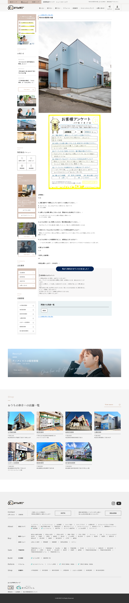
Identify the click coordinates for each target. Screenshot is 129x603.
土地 (101, 534)
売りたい (49, 8)
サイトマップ (93, 528)
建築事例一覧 (47, 558)
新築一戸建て (71, 534)
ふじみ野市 (71, 536)
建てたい (57, 8)
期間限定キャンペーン (110, 526)
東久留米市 (59, 538)
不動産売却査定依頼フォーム (39, 552)
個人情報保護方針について (30, 592)
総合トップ (13, 2)
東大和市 (42, 538)
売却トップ (35, 2)
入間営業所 (23, 318)
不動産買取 (73, 548)
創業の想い (34, 526)
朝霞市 (103, 536)
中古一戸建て (82, 534)
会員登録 (117, 9)
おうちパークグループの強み (106, 524)
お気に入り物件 (35, 542)
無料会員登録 (64, 542)
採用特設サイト (48, 2)
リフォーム (66, 8)
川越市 (40, 536)
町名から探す (49, 534)
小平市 (67, 538)
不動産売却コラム (55, 552)
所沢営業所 (23, 309)
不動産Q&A (57, 526)
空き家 (82, 548)
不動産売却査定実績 (91, 550)
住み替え (57, 548)
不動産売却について (36, 548)
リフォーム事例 (51, 564)
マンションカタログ (111, 534)
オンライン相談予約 (69, 528)
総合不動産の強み (45, 526)
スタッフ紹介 (68, 524)
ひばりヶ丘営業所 (25, 322)
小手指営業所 (23, 305)
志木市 (88, 536)
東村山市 (33, 538)
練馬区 (75, 538)
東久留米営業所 (24, 331)
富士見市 (80, 536)
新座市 (96, 536)
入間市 (48, 536)
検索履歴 (54, 542)
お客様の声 (91, 524)
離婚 (65, 548)
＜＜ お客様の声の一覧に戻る (45, 15)
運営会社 (10, 592)
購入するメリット (69, 526)
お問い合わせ (100, 8)
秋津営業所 (23, 326)
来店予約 (22, 281)
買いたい (41, 8)
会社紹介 (75, 8)
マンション (93, 534)
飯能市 (55, 536)
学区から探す (60, 534)
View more (27, 89)
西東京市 (111, 536)
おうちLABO (27, 210)
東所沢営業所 (23, 314)
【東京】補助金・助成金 (86, 564)
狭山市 (62, 536)
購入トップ (24, 2)
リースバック (91, 548)
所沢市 (44, 310)
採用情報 (22, 277)
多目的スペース (96, 526)
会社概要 (22, 272)
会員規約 (17, 592)
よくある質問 (82, 528)
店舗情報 (21, 514)
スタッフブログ (80, 524)
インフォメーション (47, 524)
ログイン (109, 9)
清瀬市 (50, 538)
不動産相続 (49, 548)
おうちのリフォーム (26, 215)
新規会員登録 (113, 513)
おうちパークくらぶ (83, 526)
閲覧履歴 (45, 542)
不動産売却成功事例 (105, 550)
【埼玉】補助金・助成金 (67, 564)
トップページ (34, 524)
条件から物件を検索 (36, 534)
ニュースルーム (61, 2)
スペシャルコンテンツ (87, 8)
